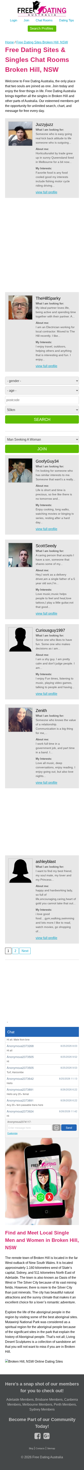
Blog (31, 1448)
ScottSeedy (46, 545)
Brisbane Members (49, 1399)
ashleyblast (46, 861)
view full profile (46, 192)
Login (13, 20)
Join (26, 20)
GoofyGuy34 (47, 461)
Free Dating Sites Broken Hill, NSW (42, 42)
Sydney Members (42, 1409)
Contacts (40, 1448)
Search (42, 419)
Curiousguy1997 (50, 630)
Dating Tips (66, 20)
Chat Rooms (44, 20)
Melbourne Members (37, 1404)
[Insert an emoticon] (56, 1127)
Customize (12, 1133)
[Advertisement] (42, 245)
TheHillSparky (48, 298)
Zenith (41, 710)
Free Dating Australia (47, 1457)
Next (25, 951)
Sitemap (51, 1448)
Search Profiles (41, 28)
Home (9, 42)
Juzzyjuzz (44, 124)
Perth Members (65, 1404)
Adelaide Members (20, 1399)
